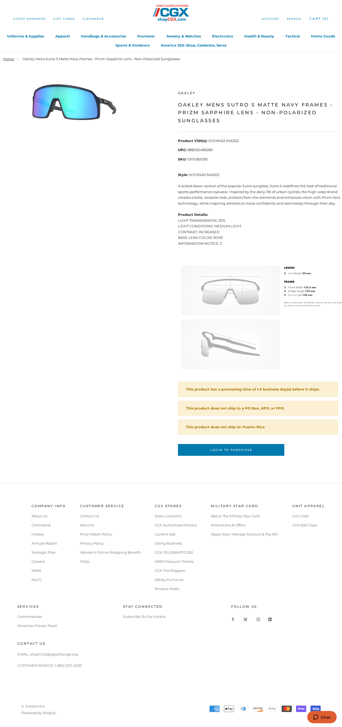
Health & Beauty (259, 36)
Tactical (292, 36)
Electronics (222, 36)
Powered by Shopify (38, 713)
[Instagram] (258, 619)
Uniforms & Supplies (25, 36)
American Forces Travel (37, 625)
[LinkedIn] (270, 619)
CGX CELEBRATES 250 (174, 552)
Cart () (319, 19)
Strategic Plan (44, 552)
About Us (39, 516)
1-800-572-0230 (68, 665)
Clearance (93, 19)
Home (8, 59)
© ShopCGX (33, 706)
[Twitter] (245, 619)
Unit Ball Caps (304, 525)
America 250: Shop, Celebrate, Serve (194, 45)
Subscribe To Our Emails (144, 616)
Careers (38, 561)
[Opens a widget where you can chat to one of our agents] (322, 717)
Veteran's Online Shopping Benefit (110, 552)
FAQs (84, 561)
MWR (36, 570)
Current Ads (165, 534)
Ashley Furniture (169, 579)
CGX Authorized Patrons (176, 525)
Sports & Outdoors (132, 45)
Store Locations (168, 516)
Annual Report (44, 543)
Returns (87, 525)
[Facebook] (233, 619)
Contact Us (89, 516)
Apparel (62, 36)
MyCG (37, 579)
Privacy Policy (92, 543)
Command (41, 525)
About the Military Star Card (235, 516)
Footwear (146, 36)
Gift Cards (64, 19)
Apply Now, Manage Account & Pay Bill (244, 534)
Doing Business (168, 543)
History (38, 534)
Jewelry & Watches (183, 36)
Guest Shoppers (29, 19)
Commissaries (29, 616)
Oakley (186, 93)
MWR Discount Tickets (174, 561)
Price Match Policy (96, 534)
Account (270, 19)
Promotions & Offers (228, 525)
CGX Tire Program (170, 570)
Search (294, 19)
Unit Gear (300, 516)
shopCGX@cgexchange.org (54, 654)
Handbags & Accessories (103, 36)
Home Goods (323, 36)
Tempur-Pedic (167, 589)
